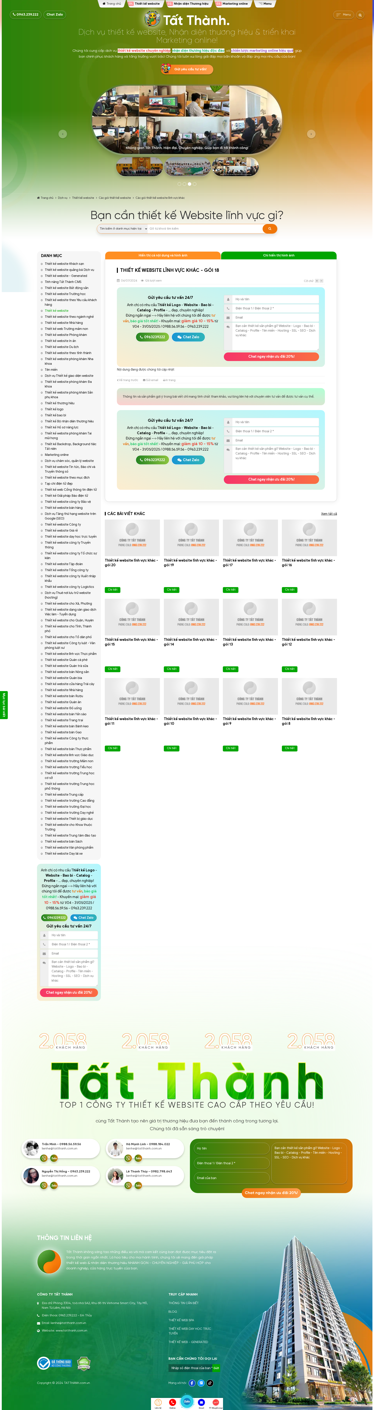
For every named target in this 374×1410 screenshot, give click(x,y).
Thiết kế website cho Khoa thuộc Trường (68, 827)
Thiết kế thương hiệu (59, 403)
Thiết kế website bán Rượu (64, 696)
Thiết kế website (83, 198)
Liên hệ (158, 1408)
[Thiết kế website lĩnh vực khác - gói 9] (250, 696)
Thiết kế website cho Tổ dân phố (68, 637)
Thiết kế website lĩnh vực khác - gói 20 (131, 562)
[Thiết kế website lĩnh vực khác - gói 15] (132, 617)
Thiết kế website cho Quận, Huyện (69, 620)
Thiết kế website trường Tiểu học (68, 767)
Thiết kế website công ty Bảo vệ (68, 502)
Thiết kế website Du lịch (62, 347)
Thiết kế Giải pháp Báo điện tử (66, 496)
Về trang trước (128, 380)
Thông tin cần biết (183, 1303)
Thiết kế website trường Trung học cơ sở (69, 775)
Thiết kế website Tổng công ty (66, 570)
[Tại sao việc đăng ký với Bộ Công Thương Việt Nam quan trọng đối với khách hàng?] (54, 1363)
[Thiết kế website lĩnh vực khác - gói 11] (132, 696)
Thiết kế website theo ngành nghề (69, 317)
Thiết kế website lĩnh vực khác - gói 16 (308, 562)
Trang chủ (47, 198)
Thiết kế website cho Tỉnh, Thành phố (68, 628)
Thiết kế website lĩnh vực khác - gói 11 (131, 721)
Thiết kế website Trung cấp (64, 795)
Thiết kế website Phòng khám (66, 335)
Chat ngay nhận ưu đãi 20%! (69, 992)
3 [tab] (189, 184)
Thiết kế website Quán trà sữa (66, 666)
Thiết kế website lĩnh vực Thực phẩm (71, 654)
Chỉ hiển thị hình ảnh (279, 255)
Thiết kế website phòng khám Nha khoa (69, 361)
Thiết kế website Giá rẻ (61, 531)
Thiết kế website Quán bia (63, 678)
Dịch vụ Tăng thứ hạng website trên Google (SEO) (70, 516)
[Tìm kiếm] (270, 228)
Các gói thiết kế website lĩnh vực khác (160, 198)
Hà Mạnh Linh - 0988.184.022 (148, 1144)
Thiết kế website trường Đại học (68, 807)
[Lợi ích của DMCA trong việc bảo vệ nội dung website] (84, 1364)
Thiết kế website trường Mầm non (69, 761)
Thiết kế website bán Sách (63, 842)
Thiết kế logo (54, 409)
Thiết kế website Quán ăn (63, 702)
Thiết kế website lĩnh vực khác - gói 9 (249, 721)
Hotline (172, 1408)
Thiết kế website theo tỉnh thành (68, 353)
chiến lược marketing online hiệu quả (262, 50)
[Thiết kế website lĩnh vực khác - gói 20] (132, 538)
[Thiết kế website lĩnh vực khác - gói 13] (250, 617)
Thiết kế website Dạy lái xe (64, 854)
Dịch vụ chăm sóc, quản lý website (69, 461)
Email (201, 1408)
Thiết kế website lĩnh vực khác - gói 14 (190, 642)
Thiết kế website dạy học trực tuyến (71, 537)
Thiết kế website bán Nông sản (67, 672)
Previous (62, 134)
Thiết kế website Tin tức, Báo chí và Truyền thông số (70, 469)
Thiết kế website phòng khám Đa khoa (68, 384)
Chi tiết (112, 589)
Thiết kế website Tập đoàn (64, 564)
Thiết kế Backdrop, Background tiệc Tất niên (70, 446)
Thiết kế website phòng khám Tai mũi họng (68, 436)
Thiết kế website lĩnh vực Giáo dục (69, 755)
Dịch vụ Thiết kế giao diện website (69, 376)
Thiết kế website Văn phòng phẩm (69, 848)
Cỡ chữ (308, 281)
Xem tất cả (329, 514)
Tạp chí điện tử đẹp (59, 484)
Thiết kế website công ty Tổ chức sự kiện (71, 555)
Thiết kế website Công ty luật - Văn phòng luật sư (70, 645)
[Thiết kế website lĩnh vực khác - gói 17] (250, 538)
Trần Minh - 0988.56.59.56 (61, 1144)
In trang (170, 380)
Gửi (216, 1368)
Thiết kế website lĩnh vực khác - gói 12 (308, 642)
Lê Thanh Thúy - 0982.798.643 (149, 1171)
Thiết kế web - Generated (188, 1342)
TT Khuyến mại (215, 1408)
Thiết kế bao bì (55, 415)
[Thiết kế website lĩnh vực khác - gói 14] (191, 617)
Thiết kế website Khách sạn (64, 264)
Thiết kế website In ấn (60, 341)
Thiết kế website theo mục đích (67, 478)
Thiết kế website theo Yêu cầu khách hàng (71, 302)
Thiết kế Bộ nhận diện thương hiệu (69, 421)
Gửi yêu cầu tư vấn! (190, 69)
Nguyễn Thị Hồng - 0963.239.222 (66, 1171)
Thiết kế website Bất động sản (66, 288)
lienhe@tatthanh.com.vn (59, 1148)
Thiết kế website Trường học (65, 294)
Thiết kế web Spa (181, 1320)
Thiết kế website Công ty (63, 525)
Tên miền (51, 370)
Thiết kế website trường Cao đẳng (69, 801)
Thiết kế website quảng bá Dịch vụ (69, 270)
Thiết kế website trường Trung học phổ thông (69, 786)
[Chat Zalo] (54, 1158)
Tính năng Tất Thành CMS (63, 282)
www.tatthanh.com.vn (71, 1330)
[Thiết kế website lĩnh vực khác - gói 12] (309, 617)
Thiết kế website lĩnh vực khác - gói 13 (249, 642)
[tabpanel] (187, 131)
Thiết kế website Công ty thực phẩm (66, 740)
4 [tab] (194, 184)
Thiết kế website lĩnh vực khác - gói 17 (249, 562)
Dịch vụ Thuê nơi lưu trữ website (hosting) (68, 595)
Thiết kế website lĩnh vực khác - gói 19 (190, 562)
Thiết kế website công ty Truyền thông (68, 545)
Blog (172, 1311)
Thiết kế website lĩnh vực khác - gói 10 (190, 721)
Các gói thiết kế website (115, 198)
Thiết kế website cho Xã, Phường (68, 604)
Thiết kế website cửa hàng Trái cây (69, 684)
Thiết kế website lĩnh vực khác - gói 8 (308, 721)
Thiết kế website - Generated (66, 276)
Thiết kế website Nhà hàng (64, 323)
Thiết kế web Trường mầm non (66, 329)
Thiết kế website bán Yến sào (65, 714)
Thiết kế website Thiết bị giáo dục (69, 819)
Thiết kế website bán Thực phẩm (68, 749)
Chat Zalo (55, 15)
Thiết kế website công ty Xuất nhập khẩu (70, 578)
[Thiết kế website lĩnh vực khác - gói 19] (191, 538)
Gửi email (151, 380)
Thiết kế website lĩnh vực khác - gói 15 (131, 642)
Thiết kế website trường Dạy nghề (69, 813)
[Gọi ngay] (44, 1158)
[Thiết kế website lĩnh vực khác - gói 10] (191, 696)
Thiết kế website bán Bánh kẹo (67, 726)
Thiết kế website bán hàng (64, 508)
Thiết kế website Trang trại (64, 720)
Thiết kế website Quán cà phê (66, 660)
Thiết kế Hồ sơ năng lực (62, 427)
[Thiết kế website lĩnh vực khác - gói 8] (309, 696)
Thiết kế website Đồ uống (63, 708)
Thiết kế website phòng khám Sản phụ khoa (69, 395)
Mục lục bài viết (4, 705)
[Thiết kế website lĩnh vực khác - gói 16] (309, 538)
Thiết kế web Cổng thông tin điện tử (71, 490)
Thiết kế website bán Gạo (63, 732)
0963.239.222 (27, 15)
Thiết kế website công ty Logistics (69, 587)
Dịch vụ (62, 198)
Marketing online (57, 455)
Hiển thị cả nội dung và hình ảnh (163, 255)
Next (311, 134)
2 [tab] (184, 184)
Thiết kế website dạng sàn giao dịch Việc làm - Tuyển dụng (70, 612)
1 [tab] (179, 184)
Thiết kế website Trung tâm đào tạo (70, 836)
